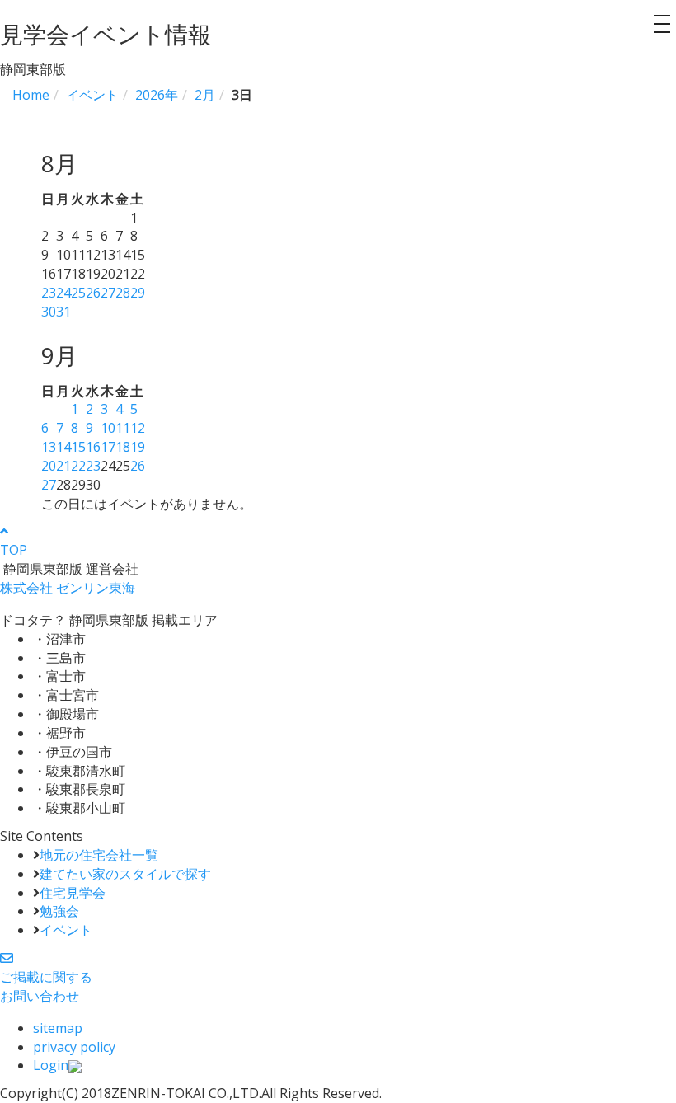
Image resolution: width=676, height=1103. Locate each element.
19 (137, 447)
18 (122, 447)
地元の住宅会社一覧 (99, 855)
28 (122, 293)
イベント (66, 930)
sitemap (57, 1028)
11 (122, 428)
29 (137, 293)
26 (93, 293)
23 (48, 293)
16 (93, 447)
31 (63, 312)
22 (78, 466)
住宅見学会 (73, 893)
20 (48, 466)
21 (63, 466)
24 (63, 293)
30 (48, 312)
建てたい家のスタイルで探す (125, 874)
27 (108, 293)
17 (108, 447)
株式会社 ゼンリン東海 (67, 588)
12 (137, 428)
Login (50, 1065)
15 (78, 447)
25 (78, 293)
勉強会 (59, 911)
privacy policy (74, 1047)
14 (63, 447)
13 (48, 447)
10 (108, 428)
